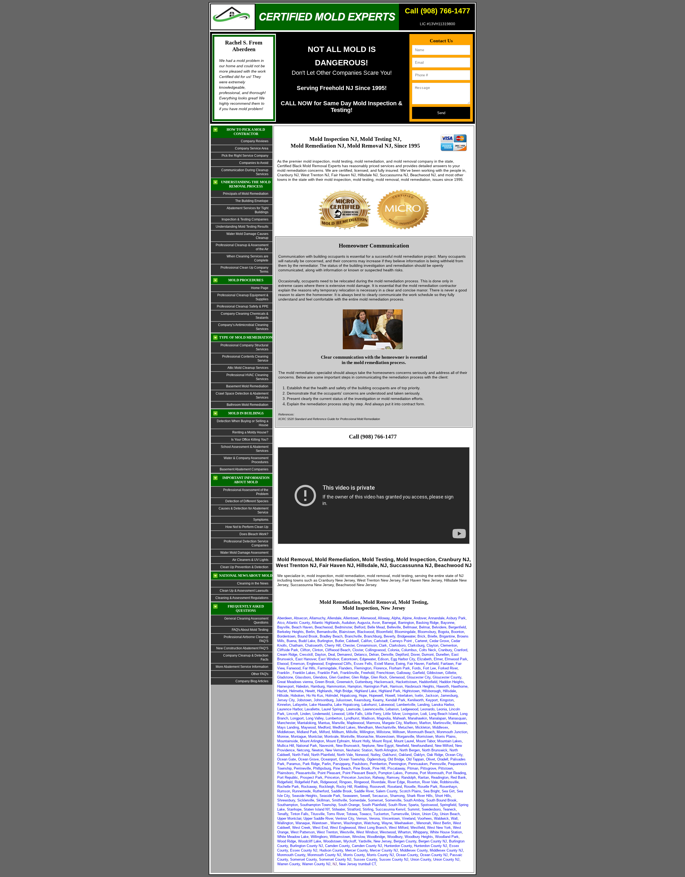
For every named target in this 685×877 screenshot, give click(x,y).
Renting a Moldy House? (250, 432)
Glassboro (303, 677)
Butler (339, 641)
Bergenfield (457, 627)
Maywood (308, 727)
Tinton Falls (299, 814)
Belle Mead (376, 627)
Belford (359, 627)
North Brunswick (434, 750)
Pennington (397, 764)
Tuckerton (381, 814)
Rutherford (321, 791)
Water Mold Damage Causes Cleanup (247, 236)
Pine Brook (361, 768)
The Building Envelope (251, 201)
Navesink (326, 746)
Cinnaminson (367, 645)
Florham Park (399, 668)
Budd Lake (307, 641)
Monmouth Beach (421, 732)
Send (441, 113)
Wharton (404, 832)
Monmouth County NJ (324, 855)
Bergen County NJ (432, 841)
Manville (338, 723)
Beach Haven (302, 627)
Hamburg (318, 686)
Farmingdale (327, 668)
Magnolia (384, 718)
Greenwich (345, 682)
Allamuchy (317, 618)
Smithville (339, 800)
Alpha (395, 618)
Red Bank (458, 777)
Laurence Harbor (289, 709)
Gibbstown (435, 673)
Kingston (447, 700)
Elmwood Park (456, 659)
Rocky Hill (344, 787)
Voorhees (424, 818)
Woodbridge (376, 837)
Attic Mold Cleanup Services (247, 368)
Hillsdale (449, 691)
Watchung (371, 823)
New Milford (444, 746)
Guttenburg (363, 682)
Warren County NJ (316, 864)
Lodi (423, 714)
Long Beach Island (443, 714)
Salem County (386, 791)
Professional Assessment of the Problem (245, 492)
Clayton (432, 645)
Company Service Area (251, 148)
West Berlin (442, 823)
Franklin (284, 673)
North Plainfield (323, 755)
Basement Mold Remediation (247, 386)
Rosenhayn (448, 787)
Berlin (310, 632)
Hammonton (336, 686)
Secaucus (380, 796)
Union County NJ (446, 859)
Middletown (286, 732)
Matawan (460, 723)
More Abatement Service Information (242, 667)
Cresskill (306, 655)
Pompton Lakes (390, 773)
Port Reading (456, 773)
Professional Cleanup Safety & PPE (242, 306)
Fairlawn (447, 664)
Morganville (405, 736)
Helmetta (296, 691)
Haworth (442, 686)
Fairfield (432, 664)
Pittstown (445, 768)
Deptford (402, 655)
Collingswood (375, 650)
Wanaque (302, 823)
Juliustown (344, 700)
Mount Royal (382, 741)
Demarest (344, 655)
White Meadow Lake (293, 837)
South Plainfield (374, 805)
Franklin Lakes (304, 673)
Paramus (293, 764)
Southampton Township (318, 805)
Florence (380, 668)
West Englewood (343, 828)
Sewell (365, 796)
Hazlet (282, 691)
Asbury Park (456, 618)
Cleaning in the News (252, 583)
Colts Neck (427, 650)
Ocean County (407, 855)
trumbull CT (367, 864)
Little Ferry (373, 714)
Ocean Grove (308, 759)
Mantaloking (306, 723)
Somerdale (357, 800)
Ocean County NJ (434, 855)
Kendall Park (395, 700)
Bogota (443, 632)
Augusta (363, 623)
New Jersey (382, 841)
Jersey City (286, 700)
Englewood (315, 664)
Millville (351, 732)
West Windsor (367, 832)
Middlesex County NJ (446, 850)
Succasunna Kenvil (390, 809)
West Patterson (303, 832)
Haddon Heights (451, 682)
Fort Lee (429, 668)
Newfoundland (422, 746)
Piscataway (396, 768)
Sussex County (365, 859)
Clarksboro (397, 645)
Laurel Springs (333, 709)
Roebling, (362, 787)
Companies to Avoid (253, 163)
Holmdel (331, 696)
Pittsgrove (428, 768)
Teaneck (449, 809)
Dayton (320, 655)
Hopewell (376, 696)
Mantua (324, 723)
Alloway (384, 618)
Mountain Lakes (449, 741)
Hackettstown (406, 682)
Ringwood (361, 782)
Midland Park (307, 732)
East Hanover (305, 659)
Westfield (417, 828)
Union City (430, 814)
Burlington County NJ (306, 846)
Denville (387, 655)
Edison (383, 659)
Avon (376, 623)
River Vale (430, 782)
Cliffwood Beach (337, 650)
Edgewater (368, 659)
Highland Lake (365, 691)
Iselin (419, 696)
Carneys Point (401, 641)
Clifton (305, 650)
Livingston (410, 714)
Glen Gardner (339, 677)
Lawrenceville (373, 709)
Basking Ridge (427, 623)
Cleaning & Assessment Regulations (241, 598)
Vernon (361, 818)
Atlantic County (298, 623)
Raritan (423, 777)
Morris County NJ (380, 855)
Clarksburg (416, 645)
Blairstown (347, 632)
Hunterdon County (398, 846)
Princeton (332, 777)
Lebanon (392, 709)
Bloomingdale (405, 632)
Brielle (432, 636)
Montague (298, 736)
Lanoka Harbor (443, 705)
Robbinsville (449, 782)
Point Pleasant (329, 773)
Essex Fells (363, 664)
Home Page (259, 288)
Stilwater (338, 809)
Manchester (286, 723)
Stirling (368, 809)
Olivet (430, 759)
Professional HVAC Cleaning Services (247, 377)
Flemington (362, 668)
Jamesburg (449, 696)
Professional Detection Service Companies (246, 543)
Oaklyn (419, 755)
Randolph (408, 777)
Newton (317, 750)
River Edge (396, 782)
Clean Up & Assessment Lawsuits (244, 591)
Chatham (296, 645)
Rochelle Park (288, 787)
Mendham (365, 727)
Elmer (438, 659)
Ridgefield (284, 782)
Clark (383, 645)
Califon (366, 641)
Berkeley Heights (290, 632)
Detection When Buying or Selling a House (242, 423)
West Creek (301, 828)
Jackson (431, 696)
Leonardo (427, 709)
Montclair (315, 736)
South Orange (349, 805)
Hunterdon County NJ (430, 846)
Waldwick (441, 818)
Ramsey (393, 777)
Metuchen (405, 727)
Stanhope (294, 809)
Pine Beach (342, 768)
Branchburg (373, 636)
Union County (420, 859)
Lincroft (292, 714)
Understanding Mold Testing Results (242, 226)
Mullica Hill (285, 746)
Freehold (367, 673)
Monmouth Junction (452, 732)
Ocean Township (352, 759)
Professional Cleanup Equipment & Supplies (242, 297)
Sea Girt (448, 791)
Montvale (331, 736)
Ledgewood (409, 709)
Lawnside (353, 709)
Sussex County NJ (393, 859)
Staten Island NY (317, 809)
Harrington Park (376, 686)
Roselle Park (427, 787)
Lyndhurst (351, 718)
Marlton (425, 723)
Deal (331, 655)
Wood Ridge (286, 841)
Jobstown (304, 700)
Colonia (393, 650)
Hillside (282, 696)
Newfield (402, 746)
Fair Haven (415, 664)
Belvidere (439, 627)
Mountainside (287, 741)
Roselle (410, 787)
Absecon (300, 618)
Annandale (436, 618)
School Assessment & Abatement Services (244, 449)
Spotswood (429, 805)
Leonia (442, 709)
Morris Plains (445, 736)
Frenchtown (385, 673)
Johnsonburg (323, 700)
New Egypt (385, 746)
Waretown (320, 823)
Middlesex (440, 727)
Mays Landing (288, 727)
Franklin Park (328, 673)
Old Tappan (415, 759)
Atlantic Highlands (326, 623)
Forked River (448, 668)
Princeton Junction (355, 777)
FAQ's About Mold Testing (250, 630)
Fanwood (293, 668)
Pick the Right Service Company (245, 156)
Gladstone (285, 677)
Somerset (375, 800)
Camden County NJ (367, 846)
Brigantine (447, 636)
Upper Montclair (289, 818)
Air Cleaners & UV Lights (250, 560)
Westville (347, 832)
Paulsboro (360, 764)
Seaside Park (329, 796)
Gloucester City (419, 677)
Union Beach (450, 814)
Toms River (335, 814)
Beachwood (324, 627)
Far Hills (309, 668)
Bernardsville (327, 632)
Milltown (399, 732)
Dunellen (442, 655)
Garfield (419, 673)
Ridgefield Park (306, 782)
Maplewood (355, 723)
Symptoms (260, 520)
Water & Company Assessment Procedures (246, 460)
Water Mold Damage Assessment (244, 552)
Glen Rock (379, 677)
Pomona (411, 773)
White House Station (446, 832)
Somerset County (303, 859)
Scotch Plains (410, 791)
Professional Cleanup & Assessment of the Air (242, 247)
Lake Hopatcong (346, 705)
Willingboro (319, 837)
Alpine (407, 618)
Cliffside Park (287, 650)
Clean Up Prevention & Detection (244, 567)
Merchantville (385, 727)
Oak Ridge (435, 755)
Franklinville (349, 673)
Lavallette (312, 709)
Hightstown (411, 691)
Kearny (378, 700)
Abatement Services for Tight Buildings (247, 210)
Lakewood (386, 705)
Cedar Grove (439, 641)
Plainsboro (285, 773)
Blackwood (365, 632)
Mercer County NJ (384, 850)
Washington (353, 823)
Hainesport (285, 686)
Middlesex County (414, 850)
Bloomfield (384, 632)
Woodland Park (447, 837)
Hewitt (310, 691)
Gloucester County (447, 677)
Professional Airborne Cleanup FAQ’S (246, 639)
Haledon (302, 686)
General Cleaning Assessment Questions (246, 620)
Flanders (345, 668)
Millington (367, 732)
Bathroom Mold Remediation (247, 405)
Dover (415, 655)
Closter (357, 650)
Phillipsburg (322, 768)
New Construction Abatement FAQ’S (242, 648)
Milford (324, 732)
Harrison (396, 686)
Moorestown (385, 736)
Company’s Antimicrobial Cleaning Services (243, 327)
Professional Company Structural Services (244, 347)
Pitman (412, 768)
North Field (300, 755)
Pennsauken (418, 764)
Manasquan (457, 718)
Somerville (393, 800)
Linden (305, 714)
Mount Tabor (425, 741)
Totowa (351, 814)
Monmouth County (291, 855)
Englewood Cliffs (339, 664)
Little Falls (355, 714)
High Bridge (343, 691)
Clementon (448, 645)
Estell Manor (384, 664)
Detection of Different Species (246, 501)
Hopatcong (348, 696)
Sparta (413, 805)
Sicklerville (305, 800)
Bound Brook (308, 636)
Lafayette (300, 705)
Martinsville (442, 723)
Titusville (318, 814)
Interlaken (405, 696)
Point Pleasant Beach (359, 773)
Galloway (403, 673)
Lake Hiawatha (320, 705)
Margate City (392, 723)
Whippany (420, 832)
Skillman (323, 800)
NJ (335, 864)
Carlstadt (381, 641)
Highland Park (389, 691)
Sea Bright (431, 791)
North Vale (345, 755)
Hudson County (331, 850)
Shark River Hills (420, 796)
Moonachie (365, 736)
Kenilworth (416, 700)
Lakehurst (369, 705)
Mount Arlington (312, 741)
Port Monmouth (432, 773)
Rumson (283, 791)
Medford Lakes (344, 727)
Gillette (450, 673)
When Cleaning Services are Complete (247, 258)
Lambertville (406, 705)
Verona (374, 818)
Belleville (394, 627)
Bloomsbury (427, 632)
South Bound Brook (441, 800)
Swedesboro (431, 809)
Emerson (298, 664)
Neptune (368, 746)
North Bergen (409, 750)
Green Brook (324, 682)
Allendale (334, 618)
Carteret (421, 641)
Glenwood (397, 677)
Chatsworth (313, 645)
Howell (390, 696)
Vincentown (391, 818)
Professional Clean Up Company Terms (244, 269)
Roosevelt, (378, 787)
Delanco (360, 655)
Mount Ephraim (338, 741)
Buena (291, 641)
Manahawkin (417, 718)
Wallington (285, 823)
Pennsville (438, 764)
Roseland (394, 787)
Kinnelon (284, 705)
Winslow (358, 837)
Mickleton (422, 727)
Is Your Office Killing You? (249, 439)
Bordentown (286, 636)
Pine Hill (378, 768)
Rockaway (309, 787)
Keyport (432, 700)
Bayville (283, 627)
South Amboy (414, 800)
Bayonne (447, 623)
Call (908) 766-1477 (437, 11)
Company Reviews (254, 141)
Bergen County (405, 841)
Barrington (406, 623)
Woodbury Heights (419, 837)
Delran (374, 655)
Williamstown (340, 837)
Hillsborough (431, 691)
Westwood (388, 832)
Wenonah (423, 823)
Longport (297, 718)
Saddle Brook (341, 791)
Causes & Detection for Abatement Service (243, 510)
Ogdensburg (376, 759)
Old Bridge (396, 759)
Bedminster (343, 627)
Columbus (409, 650)
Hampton (354, 686)
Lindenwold (321, 714)
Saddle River (364, 791)
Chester (349, 645)
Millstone (383, 732)
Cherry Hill (333, 645)
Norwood (361, 755)
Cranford (460, 650)
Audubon (348, 623)
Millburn (338, 732)
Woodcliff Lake (309, 841)
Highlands (324, 691)
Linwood (338, 714)
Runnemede (301, 791)
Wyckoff (349, 841)
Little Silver (391, 714)
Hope (363, 696)
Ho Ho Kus (314, 696)
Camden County (337, 846)
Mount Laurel (404, 741)
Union (415, 814)
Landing (423, 705)
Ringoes (345, 782)
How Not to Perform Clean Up (246, 527)
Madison (368, 718)
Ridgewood (328, 782)
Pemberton (378, 764)
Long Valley (315, 718)
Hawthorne (459, 686)
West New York (439, 828)
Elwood (282, 664)
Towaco (365, 814)
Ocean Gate (286, 759)
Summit (414, 809)
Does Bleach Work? (253, 534)
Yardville (364, 841)
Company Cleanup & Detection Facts (245, 657)
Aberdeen (284, 618)
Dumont (428, 655)
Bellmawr (410, 627)
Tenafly (282, 814)
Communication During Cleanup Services (244, 172)
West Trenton (327, 832)
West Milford (398, 828)
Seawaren (350, 796)
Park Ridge (311, 764)
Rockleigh (326, 787)
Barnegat (389, 623)
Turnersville (400, 814)
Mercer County (356, 850)
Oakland (405, 755)
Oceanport (329, 759)
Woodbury (394, 837)
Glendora (320, 677)
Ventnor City (344, 818)
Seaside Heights (304, 796)
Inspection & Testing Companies (245, 219)
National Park (306, 746)
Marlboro (410, 723)
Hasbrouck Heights (419, 686)
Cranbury (445, 650)
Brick (421, 636)
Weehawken (404, 823)
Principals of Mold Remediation (245, 194)
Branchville (353, 636)
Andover (420, 618)
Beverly (389, 636)
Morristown (424, 736)
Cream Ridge (287, 655)
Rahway (378, 777)
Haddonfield (428, 682)
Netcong (303, 750)
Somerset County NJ (335, 859)
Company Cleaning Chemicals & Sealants (244, 316)
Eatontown (349, 659)
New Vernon (334, 750)
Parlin (326, 764)
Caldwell (352, 641)
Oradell (442, 759)
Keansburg (362, 700)
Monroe (283, 736)
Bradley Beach (331, 636)
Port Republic (287, 777)
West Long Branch (372, 828)
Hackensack (384, 682)
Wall (454, 818)
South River (397, 805)
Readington (439, 777)
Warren (335, 823)
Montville (348, 736)
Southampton (287, 805)
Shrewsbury (286, 800)
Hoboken (297, 696)
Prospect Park (311, 777)
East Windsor (328, 659)
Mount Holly (361, 741)
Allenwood (368, 618)
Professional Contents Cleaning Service (245, 358)
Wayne (387, 823)
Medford (324, 727)
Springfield (448, 805)
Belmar (424, 627)
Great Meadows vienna (295, 682)
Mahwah (399, 718)
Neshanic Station (359, 750)
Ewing (400, 664)
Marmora (373, 723)
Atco (280, 623)
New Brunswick (348, 746)
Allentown (350, 618)
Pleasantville (305, 773)
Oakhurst (389, 755)
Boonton (457, 632)
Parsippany (341, 764)
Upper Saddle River (318, 818)
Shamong (397, 796)
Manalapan (437, 718)
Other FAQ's (259, 674)
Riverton (413, 782)
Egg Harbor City (403, 659)
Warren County (288, 864)
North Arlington (386, 750)
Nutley (375, 755)
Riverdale (378, 782)
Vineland (408, 818)
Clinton (317, 650)
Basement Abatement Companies (244, 469)
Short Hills (443, 796)
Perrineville (302, 768)
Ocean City (453, 755)
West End (320, 828)
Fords (416, 668)
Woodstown (332, 841)
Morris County (354, 855)
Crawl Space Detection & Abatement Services (242, 395)
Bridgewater (406, 636)
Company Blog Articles (251, 681)
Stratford (353, 809)
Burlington (325, 641)
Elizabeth (424, 659)
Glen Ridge (360, 677)
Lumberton (334, 718)
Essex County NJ (303, 850)
